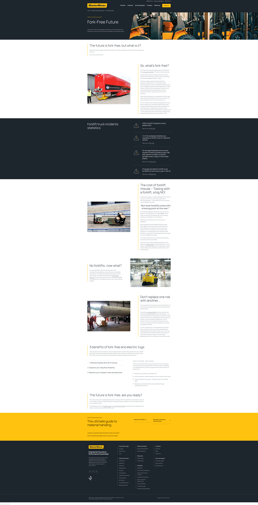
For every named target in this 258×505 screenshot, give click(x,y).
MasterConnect (159, 465)
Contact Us (158, 453)
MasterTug (121, 463)
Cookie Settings (5, 503)
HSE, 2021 (151, 143)
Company (149, 5)
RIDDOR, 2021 (152, 174)
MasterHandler (122, 468)
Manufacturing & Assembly (143, 488)
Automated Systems (124, 482)
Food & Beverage (141, 486)
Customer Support (160, 461)
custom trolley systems (119, 406)
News (157, 451)
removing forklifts (151, 312)
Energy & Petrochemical (142, 477)
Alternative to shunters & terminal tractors (159, 420)
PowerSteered (122, 473)
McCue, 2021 (152, 161)
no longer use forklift (148, 72)
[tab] (106, 362)
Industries (130, 5)
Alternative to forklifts (139, 419)
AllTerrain (121, 470)
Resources (157, 5)
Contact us (166, 5)
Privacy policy (166, 497)
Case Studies (140, 458)
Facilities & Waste (141, 483)
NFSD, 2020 (152, 128)
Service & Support (140, 5)
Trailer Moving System (124, 475)
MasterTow (121, 465)
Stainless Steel (122, 478)
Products (122, 5)
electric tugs (150, 244)
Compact (121, 448)
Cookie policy (160, 497)
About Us (158, 448)
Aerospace (139, 468)
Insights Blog (140, 461)
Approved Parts (159, 463)
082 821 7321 (150, 1)
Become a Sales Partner (159, 1)
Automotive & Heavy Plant (143, 470)
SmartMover (122, 461)
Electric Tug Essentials (142, 448)
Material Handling (141, 451)
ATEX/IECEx (122, 480)
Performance (122, 451)
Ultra (120, 453)
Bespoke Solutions (123, 485)
